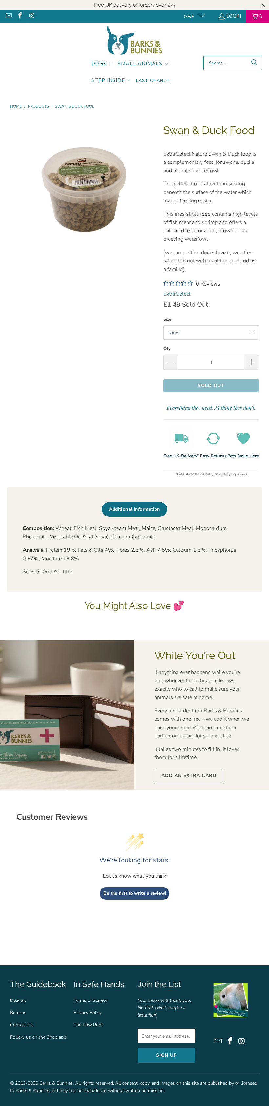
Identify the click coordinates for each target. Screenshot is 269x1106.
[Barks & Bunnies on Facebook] (19, 16)
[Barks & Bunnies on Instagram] (31, 16)
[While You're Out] (67, 715)
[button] (102, 64)
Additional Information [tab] (134, 509)
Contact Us (21, 1025)
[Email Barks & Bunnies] (8, 16)
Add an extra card (189, 775)
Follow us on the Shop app (38, 1037)
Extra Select (176, 293)
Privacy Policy (88, 1012)
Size (167, 319)
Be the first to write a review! (134, 893)
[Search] (254, 63)
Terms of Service (90, 1000)
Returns (18, 1012)
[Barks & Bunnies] (134, 41)
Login (233, 16)
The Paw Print (88, 1025)
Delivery (18, 1000)
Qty (167, 349)
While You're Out (195, 655)
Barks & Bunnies (56, 1083)
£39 (171, 5)
